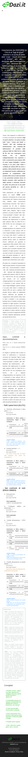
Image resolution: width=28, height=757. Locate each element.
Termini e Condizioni (10, 751)
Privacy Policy (19, 751)
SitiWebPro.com (14, 744)
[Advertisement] (14, 29)
